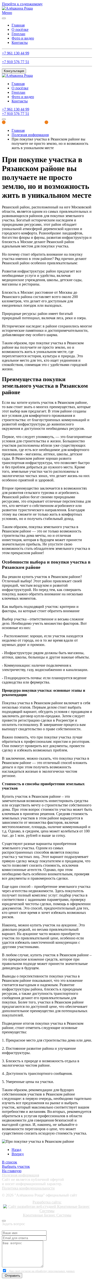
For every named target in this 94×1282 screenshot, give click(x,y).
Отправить (12, 1275)
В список (9, 1162)
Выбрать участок (16, 1166)
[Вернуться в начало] (17, 8)
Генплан (18, 34)
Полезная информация (20, 1175)
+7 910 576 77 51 (15, 62)
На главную (11, 1171)
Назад (16, 1150)
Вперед (18, 1154)
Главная (18, 25)
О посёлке (20, 29)
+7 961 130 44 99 (15, 53)
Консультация (14, 71)
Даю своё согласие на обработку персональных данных (41, 1271)
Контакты (20, 42)
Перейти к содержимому (22, 4)
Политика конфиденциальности (28, 1188)
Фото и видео (23, 38)
